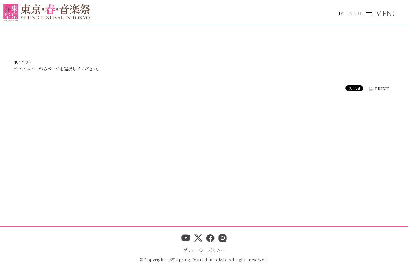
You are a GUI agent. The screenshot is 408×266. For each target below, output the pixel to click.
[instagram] (222, 238)
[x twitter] (198, 238)
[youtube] (185, 238)
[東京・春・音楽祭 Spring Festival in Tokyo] (47, 12)
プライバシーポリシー (204, 250)
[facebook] (210, 238)
